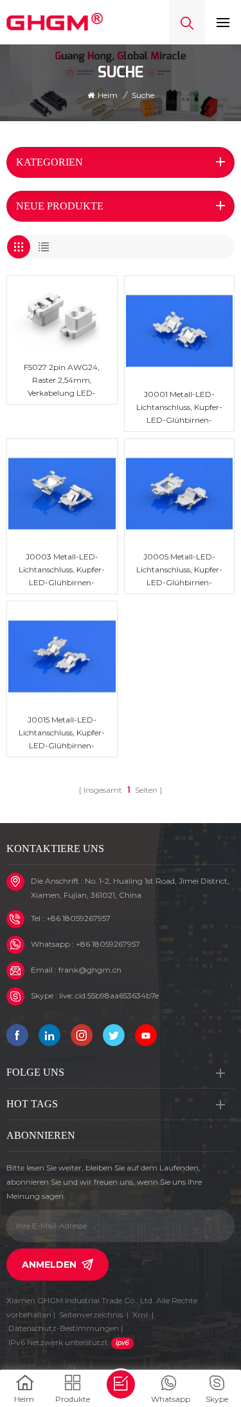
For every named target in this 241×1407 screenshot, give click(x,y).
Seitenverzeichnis (91, 1314)
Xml (140, 1314)
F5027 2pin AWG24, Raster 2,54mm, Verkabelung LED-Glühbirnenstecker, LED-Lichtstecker (62, 381)
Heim (108, 95)
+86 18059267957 (78, 918)
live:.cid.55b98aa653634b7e (109, 995)
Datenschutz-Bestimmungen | (65, 1335)
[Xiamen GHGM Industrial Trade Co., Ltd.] (54, 22)
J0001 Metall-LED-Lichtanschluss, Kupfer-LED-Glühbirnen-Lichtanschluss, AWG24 (179, 408)
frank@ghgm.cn (89, 970)
